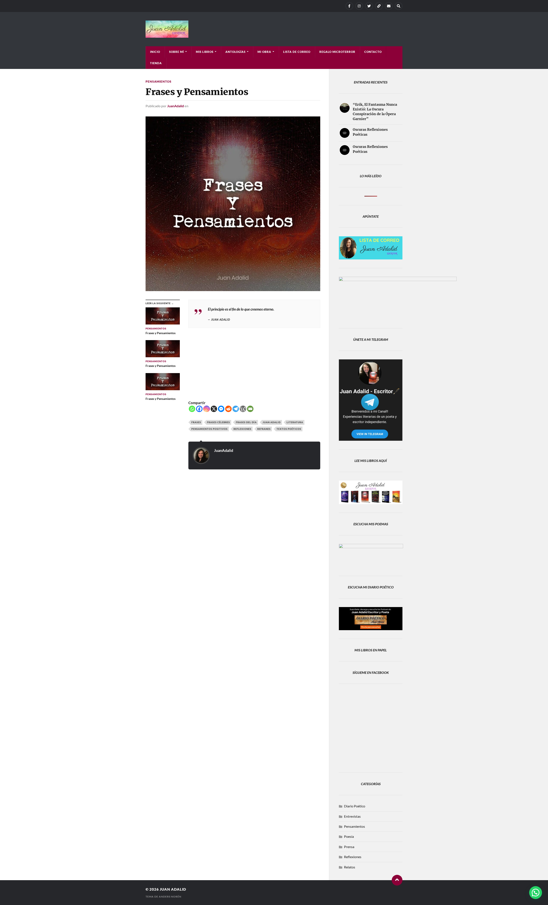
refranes (264, 428)
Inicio (155, 52)
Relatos (349, 867)
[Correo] (389, 6)
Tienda (156, 63)
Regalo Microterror (337, 52)
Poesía (349, 836)
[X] (369, 6)
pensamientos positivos (209, 428)
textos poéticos (289, 428)
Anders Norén (170, 896)
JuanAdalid (175, 106)
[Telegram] (379, 6)
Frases (196, 422)
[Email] (250, 409)
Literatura (295, 422)
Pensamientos (158, 81)
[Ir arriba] (397, 880)
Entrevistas (352, 816)
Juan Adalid (272, 422)
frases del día (246, 422)
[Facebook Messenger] (221, 409)
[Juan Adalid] (274, 29)
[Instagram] (359, 6)
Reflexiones (242, 428)
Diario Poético (354, 806)
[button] (535, 892)
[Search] (398, 6)
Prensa (349, 847)
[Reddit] (228, 409)
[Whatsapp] (192, 409)
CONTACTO (373, 52)
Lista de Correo (296, 52)
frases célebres (218, 422)
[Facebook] (349, 6)
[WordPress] (243, 409)
